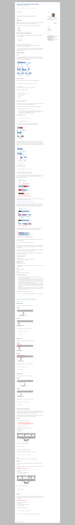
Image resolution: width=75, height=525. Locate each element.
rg (35, 293)
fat (53, 35)
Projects (29, 8)
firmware (49, 37)
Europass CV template (23, 8)
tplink (51, 40)
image (53, 36)
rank (34, 293)
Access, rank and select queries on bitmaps (26, 299)
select (37, 293)
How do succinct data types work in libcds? (26, 16)
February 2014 (49, 29)
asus (48, 35)
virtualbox (53, 40)
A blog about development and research (28, 4)
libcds (33, 293)
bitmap (31, 293)
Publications (34, 8)
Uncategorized (25, 293)
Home (17, 8)
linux (48, 38)
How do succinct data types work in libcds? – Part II (25, 291)
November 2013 (49, 30)
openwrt (49, 39)
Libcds (18, 22)
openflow (52, 38)
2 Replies (18, 18)
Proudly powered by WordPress (20, 521)
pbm (52, 39)
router (57, 39)
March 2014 (48, 28)
